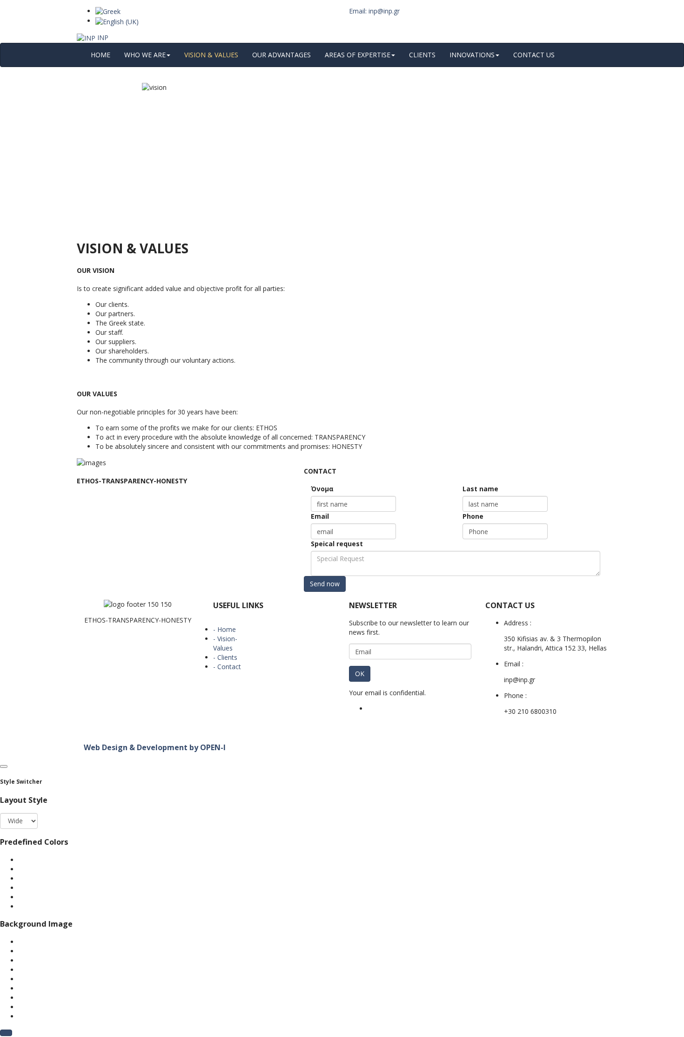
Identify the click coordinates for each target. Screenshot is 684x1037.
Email (320, 516)
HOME (100, 54)
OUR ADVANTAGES (281, 54)
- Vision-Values (225, 643)
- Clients (225, 657)
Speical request (337, 543)
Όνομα (322, 488)
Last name (480, 488)
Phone (473, 516)
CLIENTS (422, 54)
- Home (224, 629)
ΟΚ (359, 673)
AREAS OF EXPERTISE (357, 54)
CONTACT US (534, 54)
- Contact (227, 666)
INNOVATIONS (472, 54)
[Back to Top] (6, 1033)
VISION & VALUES (211, 54)
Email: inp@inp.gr (374, 11)
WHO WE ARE (145, 54)
